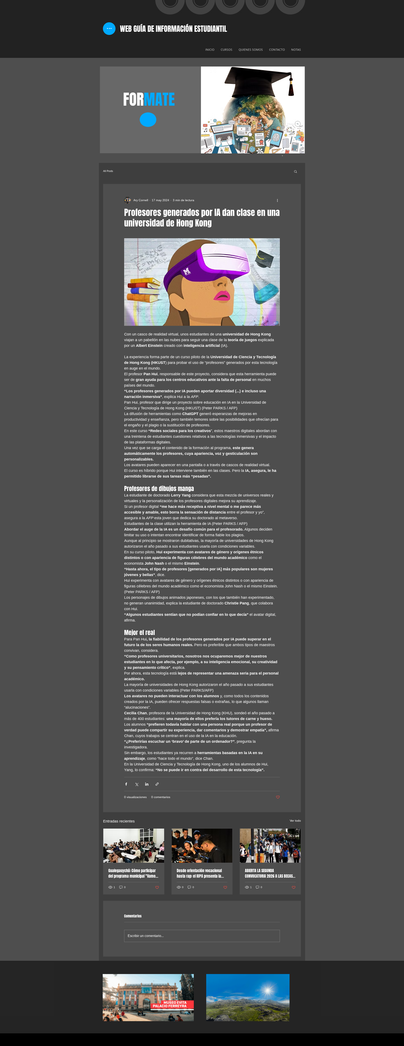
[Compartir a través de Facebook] (126, 784)
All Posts (108, 171)
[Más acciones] (277, 200)
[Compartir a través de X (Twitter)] (136, 784)
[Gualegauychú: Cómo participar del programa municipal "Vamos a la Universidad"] (133, 846)
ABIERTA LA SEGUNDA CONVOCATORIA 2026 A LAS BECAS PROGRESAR (269, 873)
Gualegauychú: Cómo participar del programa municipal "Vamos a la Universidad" (132, 873)
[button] (296, 171)
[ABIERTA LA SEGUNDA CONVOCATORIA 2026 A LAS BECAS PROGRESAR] (270, 846)
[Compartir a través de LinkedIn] (147, 784)
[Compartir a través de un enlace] (157, 784)
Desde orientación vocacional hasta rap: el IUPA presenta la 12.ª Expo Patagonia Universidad (201, 873)
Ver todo (295, 820)
